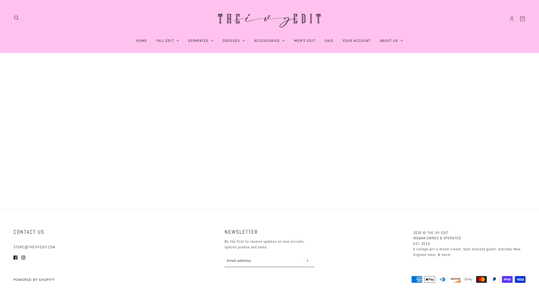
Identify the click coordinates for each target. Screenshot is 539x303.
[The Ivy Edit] (269, 19)
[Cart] (522, 19)
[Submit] (307, 260)
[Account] (512, 19)
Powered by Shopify (34, 279)
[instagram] (23, 257)
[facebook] (15, 257)
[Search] (16, 18)
